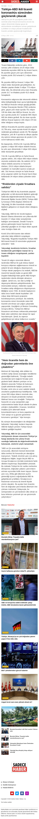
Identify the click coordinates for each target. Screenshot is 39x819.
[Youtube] (12, 793)
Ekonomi (10, 6)
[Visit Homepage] (21, 1)
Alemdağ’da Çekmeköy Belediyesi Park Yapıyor (17, 724)
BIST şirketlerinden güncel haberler (14, 670)
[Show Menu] (37, 1)
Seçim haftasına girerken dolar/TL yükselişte (17, 571)
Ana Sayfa (3, 6)
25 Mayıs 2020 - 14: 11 (7, 35)
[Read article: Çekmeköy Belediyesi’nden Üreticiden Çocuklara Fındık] (5, 745)
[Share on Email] (26, 60)
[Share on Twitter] (4, 60)
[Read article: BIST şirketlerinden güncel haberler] (19, 655)
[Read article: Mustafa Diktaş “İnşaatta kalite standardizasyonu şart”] (19, 522)
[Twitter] (17, 793)
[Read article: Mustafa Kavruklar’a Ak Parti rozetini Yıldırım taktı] (5, 731)
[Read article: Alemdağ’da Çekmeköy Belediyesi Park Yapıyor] (19, 719)
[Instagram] (27, 793)
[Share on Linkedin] (19, 60)
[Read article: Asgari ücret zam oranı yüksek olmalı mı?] (19, 687)
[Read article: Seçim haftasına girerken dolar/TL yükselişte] (19, 556)
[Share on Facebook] (12, 60)
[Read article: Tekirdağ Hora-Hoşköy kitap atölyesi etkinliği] (5, 752)
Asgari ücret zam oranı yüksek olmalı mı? (16, 702)
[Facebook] (22, 793)
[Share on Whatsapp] (34, 60)
